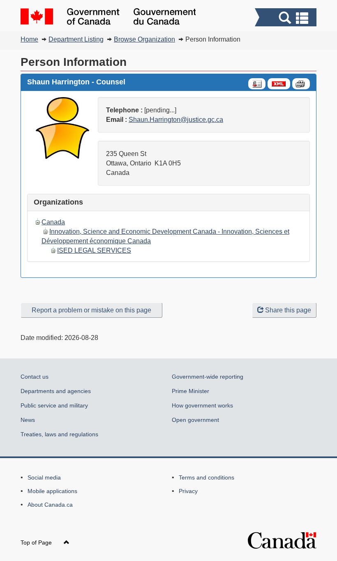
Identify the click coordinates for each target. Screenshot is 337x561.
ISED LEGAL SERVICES (94, 250)
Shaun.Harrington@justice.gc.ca (176, 119)
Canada (53, 222)
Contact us (34, 376)
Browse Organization (144, 39)
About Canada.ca (50, 504)
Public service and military (54, 405)
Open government (195, 420)
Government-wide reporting (207, 376)
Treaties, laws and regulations (59, 434)
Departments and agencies (56, 391)
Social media (44, 477)
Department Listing (76, 39)
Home (29, 39)
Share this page (288, 310)
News (28, 420)
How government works (202, 405)
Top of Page (37, 542)
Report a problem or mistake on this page (91, 310)
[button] (286, 18)
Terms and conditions (206, 477)
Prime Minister (190, 391)
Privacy (188, 491)
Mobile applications (52, 491)
